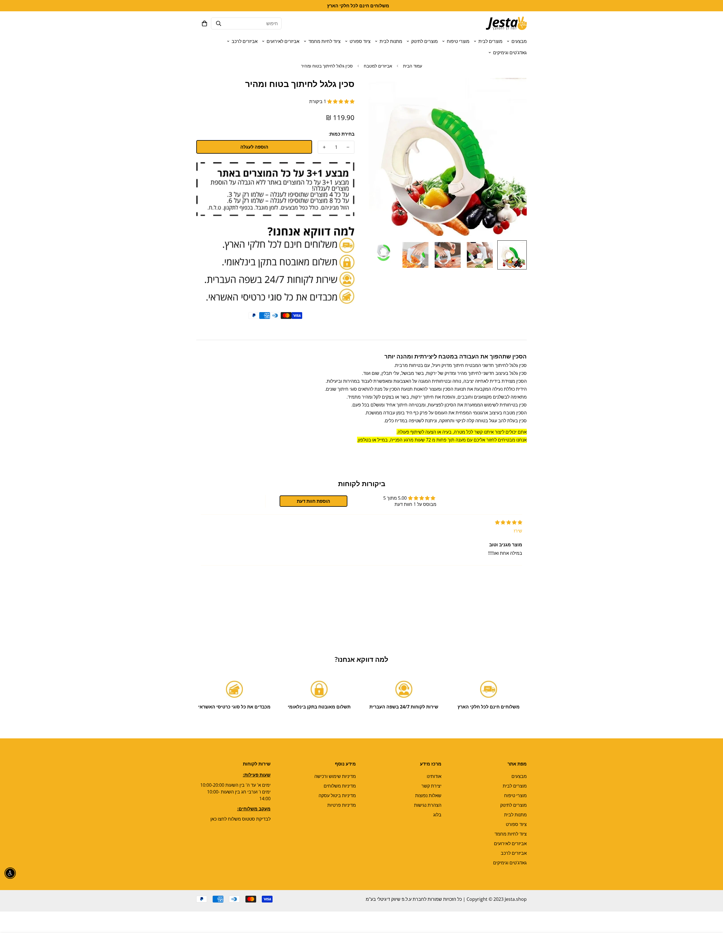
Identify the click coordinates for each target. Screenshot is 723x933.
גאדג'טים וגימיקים (510, 52)
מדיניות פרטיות (341, 805)
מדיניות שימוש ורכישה (335, 776)
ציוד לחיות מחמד (324, 41)
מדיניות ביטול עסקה (337, 795)
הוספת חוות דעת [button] (313, 501)
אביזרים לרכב (245, 41)
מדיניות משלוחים (340, 786)
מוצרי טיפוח (458, 41)
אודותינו (434, 776)
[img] (508, 522)
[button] (204, 23)
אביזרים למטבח (378, 66)
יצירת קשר (431, 786)
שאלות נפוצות (428, 795)
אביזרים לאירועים (283, 41)
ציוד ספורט (360, 41)
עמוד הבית (412, 66)
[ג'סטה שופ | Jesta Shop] (506, 23)
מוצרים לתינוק (424, 41)
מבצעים (519, 41)
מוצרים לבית (490, 41)
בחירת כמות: (341, 134)
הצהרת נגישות (427, 805)
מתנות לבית (391, 41)
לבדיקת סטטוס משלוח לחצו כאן (240, 819)
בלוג (437, 815)
